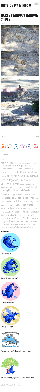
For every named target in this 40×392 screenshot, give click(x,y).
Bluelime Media (15, 385)
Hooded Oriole (13, 197)
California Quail (15, 176)
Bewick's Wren (30, 166)
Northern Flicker (16, 205)
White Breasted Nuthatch (24, 224)
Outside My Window (16, 5)
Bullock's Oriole (29, 171)
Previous (4, 136)
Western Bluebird (22, 218)
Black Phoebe (28, 169)
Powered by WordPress (10, 384)
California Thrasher (23, 180)
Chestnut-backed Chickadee (27, 184)
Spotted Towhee (7, 215)
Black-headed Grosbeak (12, 168)
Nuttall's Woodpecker (24, 208)
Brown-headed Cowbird (11, 172)
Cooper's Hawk (7, 187)
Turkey (30, 214)
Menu (36, 4)
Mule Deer (4, 205)
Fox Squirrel (15, 190)
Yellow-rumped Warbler (25, 227)
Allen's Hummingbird (24, 163)
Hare (7, 130)
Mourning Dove (31, 201)
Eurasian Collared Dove (21, 187)
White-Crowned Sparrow (20, 221)
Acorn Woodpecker (9, 162)
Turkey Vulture (7, 218)
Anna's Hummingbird (15, 165)
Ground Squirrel (29, 194)
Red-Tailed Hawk (17, 211)
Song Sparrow (32, 212)
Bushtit (2, 176)
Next (37, 136)
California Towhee (10, 183)
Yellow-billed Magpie (8, 227)
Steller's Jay (20, 215)
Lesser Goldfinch (14, 201)
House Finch (28, 197)
